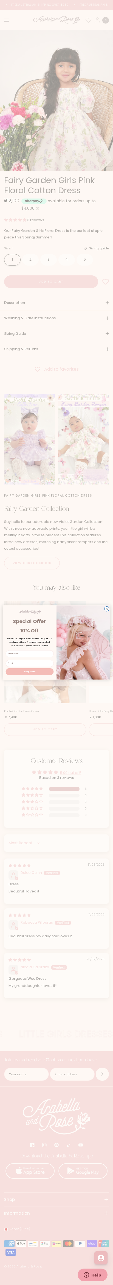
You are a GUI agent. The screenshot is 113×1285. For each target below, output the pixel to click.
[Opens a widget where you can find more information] (92, 1275)
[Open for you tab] (101, 1257)
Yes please (29, 671)
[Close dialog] (106, 608)
